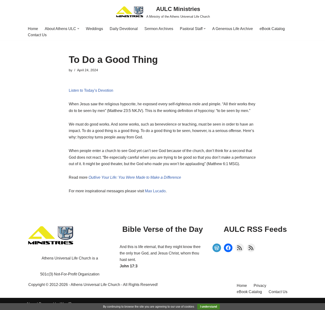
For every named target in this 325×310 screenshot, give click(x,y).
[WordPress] (216, 248)
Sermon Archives (158, 29)
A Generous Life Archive (232, 29)
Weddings (94, 29)
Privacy (260, 286)
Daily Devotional (124, 29)
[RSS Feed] (239, 248)
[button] (78, 29)
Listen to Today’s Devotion (91, 90)
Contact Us (37, 35)
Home (33, 29)
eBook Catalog (272, 29)
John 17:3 (129, 266)
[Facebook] (228, 248)
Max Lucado (155, 191)
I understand (208, 306)
